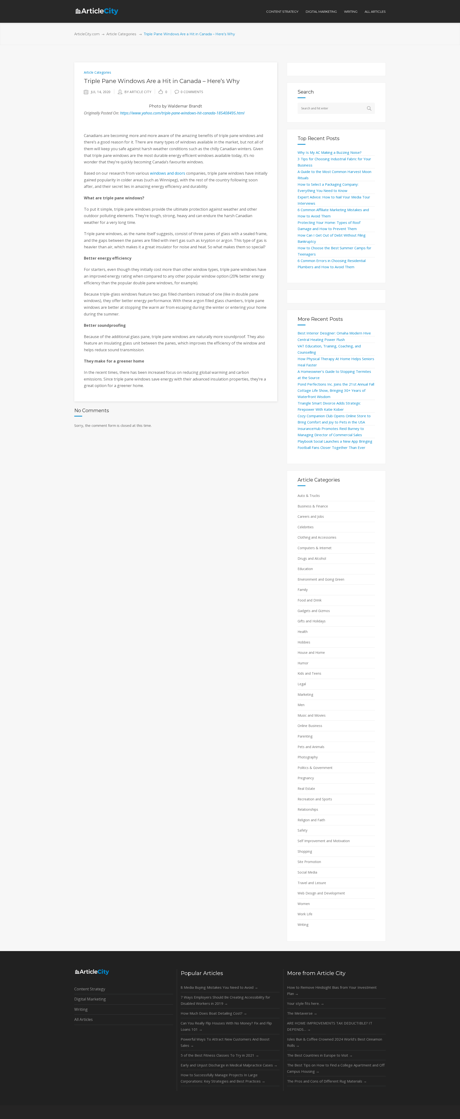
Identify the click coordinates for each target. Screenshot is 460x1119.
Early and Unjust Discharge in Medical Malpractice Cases (229, 1065)
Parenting (305, 736)
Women (304, 903)
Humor (303, 663)
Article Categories (121, 34)
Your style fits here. (305, 1003)
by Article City (137, 91)
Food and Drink (310, 600)
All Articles (83, 1019)
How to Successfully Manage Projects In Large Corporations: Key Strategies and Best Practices (223, 1077)
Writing (303, 924)
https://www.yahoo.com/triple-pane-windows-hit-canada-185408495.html (182, 113)
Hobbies (304, 642)
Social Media (307, 872)
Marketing (305, 694)
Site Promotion (309, 861)
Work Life (305, 914)
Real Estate (306, 788)
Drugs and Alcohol (312, 558)
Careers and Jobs (311, 516)
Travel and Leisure (312, 883)
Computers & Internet (315, 548)
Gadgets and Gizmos (314, 610)
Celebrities (306, 527)
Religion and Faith (311, 820)
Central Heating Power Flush (321, 339)
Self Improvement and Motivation (324, 841)
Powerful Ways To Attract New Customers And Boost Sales (225, 1042)
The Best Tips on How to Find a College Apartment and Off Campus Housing (336, 1068)
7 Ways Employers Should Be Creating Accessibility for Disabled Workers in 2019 (225, 1000)
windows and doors (167, 173)
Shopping (305, 851)
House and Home (311, 652)
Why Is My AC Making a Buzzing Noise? (330, 152)
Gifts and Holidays (312, 621)
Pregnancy (306, 778)
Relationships (308, 809)
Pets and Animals (311, 746)
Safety (302, 830)
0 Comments (192, 91)
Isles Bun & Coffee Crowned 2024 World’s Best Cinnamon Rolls (334, 1042)
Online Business (310, 725)
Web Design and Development (321, 893)
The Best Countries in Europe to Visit (320, 1055)
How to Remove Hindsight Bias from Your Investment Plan (332, 990)
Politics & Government (315, 767)
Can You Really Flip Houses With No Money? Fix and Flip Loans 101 (226, 1026)
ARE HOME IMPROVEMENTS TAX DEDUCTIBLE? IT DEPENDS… (329, 1026)
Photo (155, 106)
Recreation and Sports (315, 799)
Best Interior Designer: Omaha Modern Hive (334, 333)
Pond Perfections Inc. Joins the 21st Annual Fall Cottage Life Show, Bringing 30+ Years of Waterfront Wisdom (336, 390)
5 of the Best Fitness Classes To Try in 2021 (220, 1055)
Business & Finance (313, 506)
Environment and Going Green (321, 579)
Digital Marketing (90, 999)
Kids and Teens (309, 673)
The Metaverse (302, 1013)
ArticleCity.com (87, 34)
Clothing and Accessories (317, 537)
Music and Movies (312, 715)
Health (303, 631)
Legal (302, 684)
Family (303, 589)
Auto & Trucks (309, 495)
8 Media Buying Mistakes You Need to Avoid (219, 987)
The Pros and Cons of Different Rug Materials (327, 1081)
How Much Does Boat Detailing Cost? (214, 1013)
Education (305, 568)
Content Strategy (89, 989)
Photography (308, 757)
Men (301, 704)
